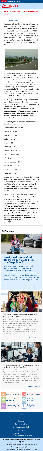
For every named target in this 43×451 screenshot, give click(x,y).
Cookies (21, 418)
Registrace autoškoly (21, 427)
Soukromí (21, 421)
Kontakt (21, 430)
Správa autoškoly (21, 424)
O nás (21, 415)
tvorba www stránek (16, 435)
